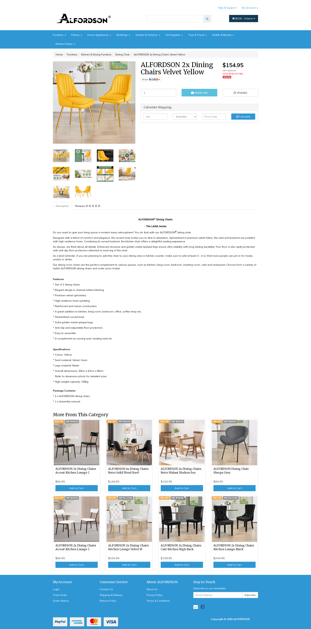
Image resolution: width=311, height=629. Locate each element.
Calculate (244, 116)
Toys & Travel (196, 35)
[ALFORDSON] (85, 13)
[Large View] (61, 155)
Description (62, 206)
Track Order (60, 595)
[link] (203, 607)
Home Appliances (98, 35)
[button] (240, 92)
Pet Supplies (173, 35)
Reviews (80, 206)
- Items (244, 18)
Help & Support (227, 7)
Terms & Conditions (158, 600)
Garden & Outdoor (147, 35)
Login (56, 589)
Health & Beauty (222, 35)
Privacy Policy (155, 595)
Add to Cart (76, 488)
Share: (145, 79)
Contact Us (106, 589)
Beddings (122, 35)
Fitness (75, 35)
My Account (249, 7)
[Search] (207, 18)
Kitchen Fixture (64, 44)
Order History (61, 600)
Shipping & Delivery (111, 595)
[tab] (62, 206)
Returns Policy (108, 600)
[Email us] (195, 607)
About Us (152, 589)
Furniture (58, 35)
